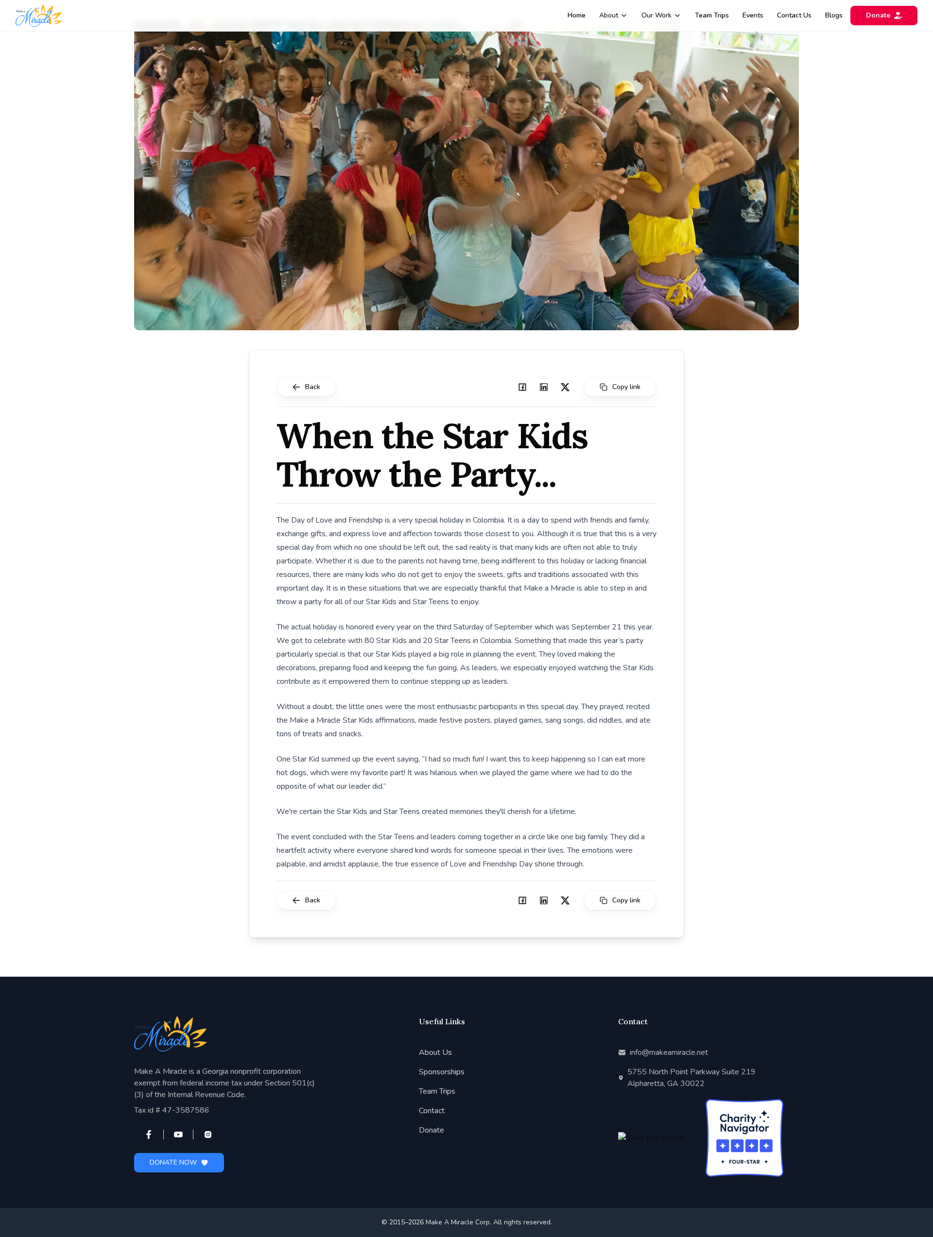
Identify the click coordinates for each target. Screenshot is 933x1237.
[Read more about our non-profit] (657, 1138)
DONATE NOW (173, 1162)
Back (312, 386)
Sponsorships (442, 1072)
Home (577, 15)
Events (753, 15)
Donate (878, 15)
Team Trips (712, 15)
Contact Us (794, 15)
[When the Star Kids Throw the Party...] (522, 387)
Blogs (834, 15)
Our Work (656, 15)
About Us (435, 1052)
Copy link (626, 386)
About (608, 15)
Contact (432, 1110)
